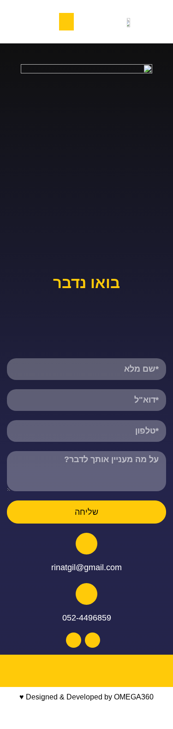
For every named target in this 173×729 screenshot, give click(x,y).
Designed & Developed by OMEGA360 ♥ (86, 697)
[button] (66, 21)
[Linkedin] (73, 640)
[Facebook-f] (92, 640)
